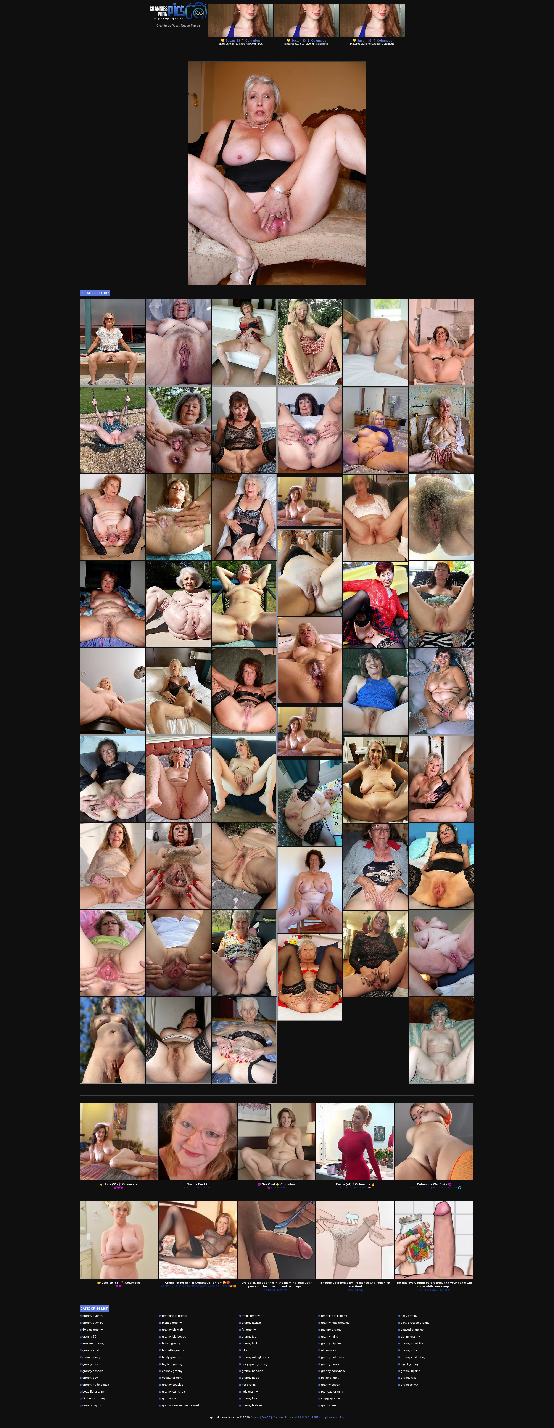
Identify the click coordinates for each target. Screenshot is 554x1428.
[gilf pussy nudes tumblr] (244, 866)
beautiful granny (92, 1391)
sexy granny (407, 1315)
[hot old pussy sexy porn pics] (375, 692)
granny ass (89, 1364)
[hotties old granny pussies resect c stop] (244, 778)
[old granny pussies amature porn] (375, 605)
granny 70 (88, 1336)
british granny (170, 1343)
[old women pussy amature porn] (441, 517)
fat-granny (247, 1329)
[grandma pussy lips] (441, 866)
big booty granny (92, 1398)
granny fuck (248, 1343)
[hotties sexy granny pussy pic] (309, 977)
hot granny (247, 1384)
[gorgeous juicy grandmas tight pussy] (112, 1040)
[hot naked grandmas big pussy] (244, 953)
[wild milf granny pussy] (441, 604)
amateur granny (92, 1343)
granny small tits (410, 1343)
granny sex (327, 1405)
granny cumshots (172, 1391)
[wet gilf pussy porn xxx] (375, 430)
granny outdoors (331, 1357)
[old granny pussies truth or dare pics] (309, 429)
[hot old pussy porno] (375, 954)
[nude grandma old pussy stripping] (244, 604)
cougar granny (170, 1377)
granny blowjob (171, 1329)
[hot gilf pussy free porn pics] (178, 953)
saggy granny (329, 1398)
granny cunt (168, 1398)
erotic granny (249, 1315)
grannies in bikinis (173, 1315)
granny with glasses (254, 1357)
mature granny (329, 1329)
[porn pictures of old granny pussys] (441, 691)
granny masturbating (333, 1322)
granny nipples (329, 1343)
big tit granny (408, 1364)
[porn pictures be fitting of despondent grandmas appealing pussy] (441, 429)
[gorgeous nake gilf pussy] (375, 867)
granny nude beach (94, 1384)
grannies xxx (408, 1384)
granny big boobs (172, 1336)
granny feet (248, 1336)
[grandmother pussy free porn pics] (441, 778)
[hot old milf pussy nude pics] (441, 342)
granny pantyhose (332, 1371)
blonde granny (170, 1322)
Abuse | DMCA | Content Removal (273, 1417)
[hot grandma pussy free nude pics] (309, 890)
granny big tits (91, 1405)
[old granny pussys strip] (244, 691)
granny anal (89, 1350)
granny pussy (329, 1384)
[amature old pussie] (178, 517)
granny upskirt (409, 1371)
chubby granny (170, 1371)
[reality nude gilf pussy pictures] (112, 866)
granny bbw (89, 1377)
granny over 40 (91, 1315)
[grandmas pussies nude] (309, 342)
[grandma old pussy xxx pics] (112, 778)
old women (327, 1350)
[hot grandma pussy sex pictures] (244, 1040)
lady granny (248, 1391)
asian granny (90, 1357)
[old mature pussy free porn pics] (244, 429)
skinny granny (409, 1336)
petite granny (328, 1377)
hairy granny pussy (253, 1364)
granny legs (248, 1398)
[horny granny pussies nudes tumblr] (178, 604)
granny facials (250, 1322)
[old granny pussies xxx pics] (375, 780)
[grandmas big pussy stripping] (112, 691)
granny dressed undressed (179, 1405)
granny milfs (328, 1336)
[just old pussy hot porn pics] (112, 604)
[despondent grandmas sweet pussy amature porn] (375, 518)
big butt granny (171, 1364)
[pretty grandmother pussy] (112, 429)
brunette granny (171, 1350)
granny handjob (251, 1371)
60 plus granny (91, 1329)
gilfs (243, 1350)
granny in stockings (412, 1357)
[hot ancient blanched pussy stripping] (244, 342)
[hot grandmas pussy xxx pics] (244, 517)
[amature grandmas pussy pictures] (112, 953)
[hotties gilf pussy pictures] (178, 866)
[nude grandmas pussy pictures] (309, 660)
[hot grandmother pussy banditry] (112, 517)
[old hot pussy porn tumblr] (178, 691)
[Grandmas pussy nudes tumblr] (277, 284)
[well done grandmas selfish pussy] (309, 572)
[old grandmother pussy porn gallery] (112, 342)
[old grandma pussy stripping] (441, 1040)
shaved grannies (411, 1329)
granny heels (249, 1377)
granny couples (171, 1384)
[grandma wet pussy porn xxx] (178, 342)
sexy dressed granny (413, 1322)
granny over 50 (91, 1322)
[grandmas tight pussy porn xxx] (178, 778)
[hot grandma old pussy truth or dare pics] (178, 429)
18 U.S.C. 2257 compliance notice (321, 1417)
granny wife (407, 1377)
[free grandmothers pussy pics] (441, 953)
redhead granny (330, 1391)
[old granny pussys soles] (178, 1040)
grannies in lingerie (332, 1315)
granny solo (407, 1350)
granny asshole (91, 1371)
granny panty (328, 1364)
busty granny (169, 1357)
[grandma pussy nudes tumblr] (309, 803)
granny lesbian (250, 1405)
